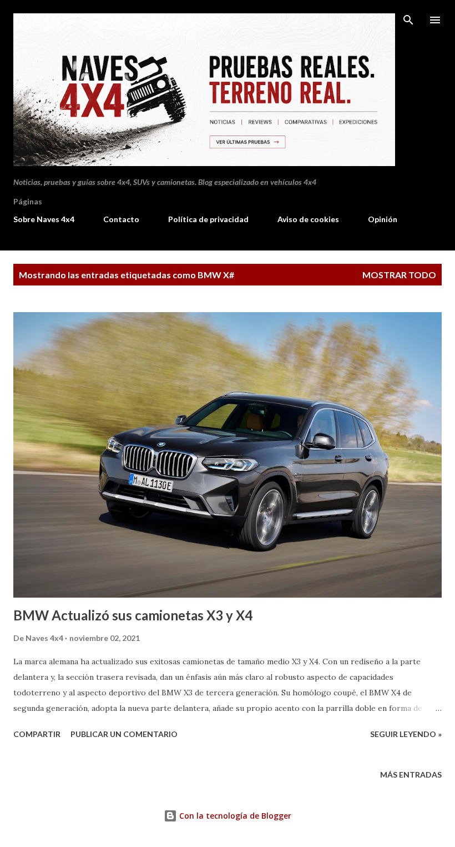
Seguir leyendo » (406, 734)
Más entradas (411, 774)
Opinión (382, 219)
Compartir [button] (36, 734)
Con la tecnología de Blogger (234, 815)
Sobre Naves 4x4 (43, 219)
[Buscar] (408, 20)
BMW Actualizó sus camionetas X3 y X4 (132, 615)
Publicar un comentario (124, 734)
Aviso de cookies (308, 219)
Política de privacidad (208, 219)
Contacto (121, 219)
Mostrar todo (399, 274)
